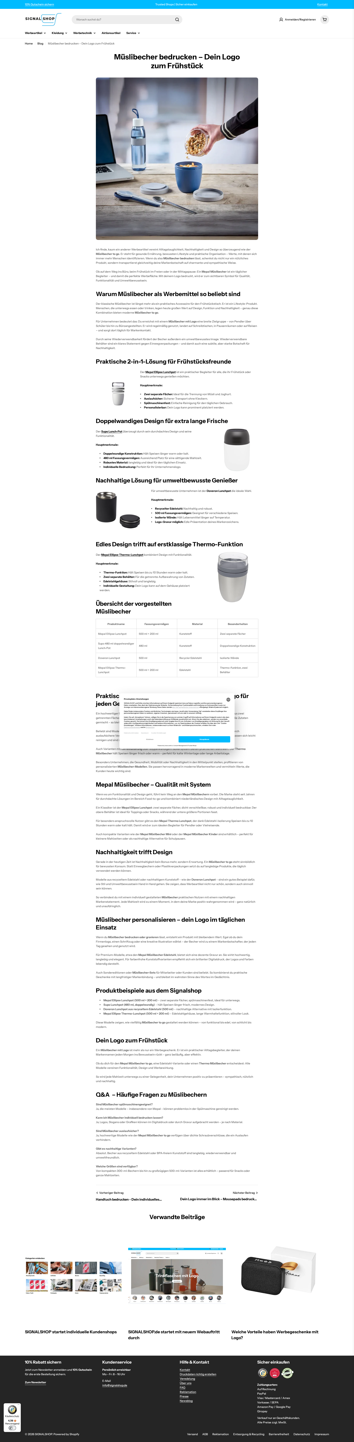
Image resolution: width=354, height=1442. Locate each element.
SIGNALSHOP (43, 1434)
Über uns (185, 1383)
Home (29, 43)
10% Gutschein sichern (39, 4)
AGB (205, 1434)
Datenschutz (302, 1434)
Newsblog (186, 1401)
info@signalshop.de (114, 1385)
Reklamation (188, 1392)
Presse (184, 1396)
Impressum (322, 1434)
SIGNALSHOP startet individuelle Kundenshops (71, 1331)
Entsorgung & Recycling (248, 1434)
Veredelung (187, 1378)
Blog (40, 43)
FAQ (182, 1387)
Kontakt (322, 4)
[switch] (12, 1428)
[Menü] (18, 1405)
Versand (192, 1434)
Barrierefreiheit (279, 1434)
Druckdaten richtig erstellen (198, 1374)
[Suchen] (177, 19)
